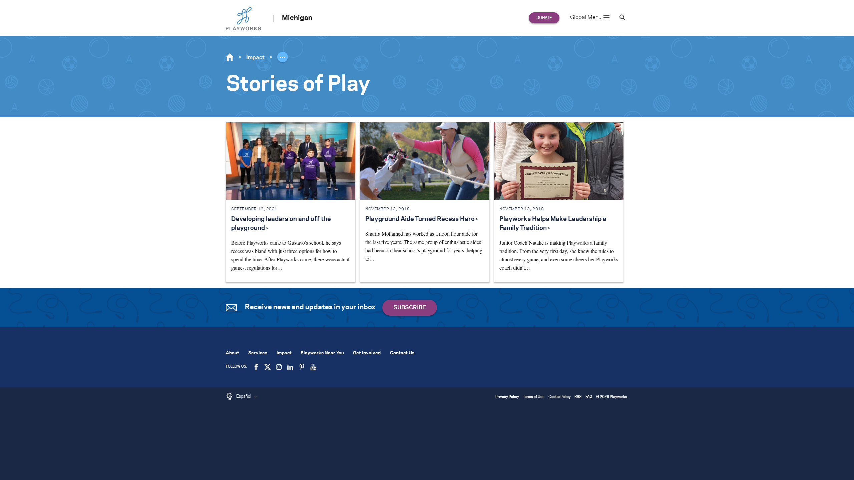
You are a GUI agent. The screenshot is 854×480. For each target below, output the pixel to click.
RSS (577, 397)
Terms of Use (533, 397)
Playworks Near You (322, 353)
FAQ (588, 397)
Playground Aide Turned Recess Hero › (421, 219)
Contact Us (402, 353)
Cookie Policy (559, 397)
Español (244, 396)
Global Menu (585, 17)
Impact (255, 57)
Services (257, 353)
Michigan (297, 18)
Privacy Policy (507, 397)
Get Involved (367, 353)
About (232, 353)
